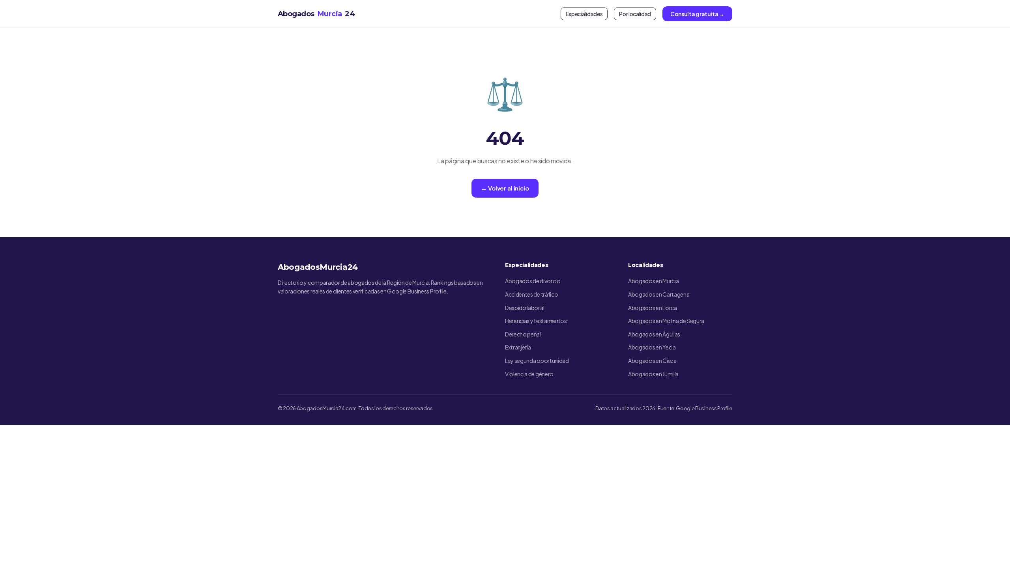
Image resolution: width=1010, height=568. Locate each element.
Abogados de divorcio (533, 280)
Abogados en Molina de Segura (666, 320)
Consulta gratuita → (697, 13)
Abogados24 (316, 13)
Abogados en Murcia (653, 280)
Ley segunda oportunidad (537, 360)
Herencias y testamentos (536, 320)
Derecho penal (523, 334)
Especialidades (584, 13)
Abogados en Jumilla (653, 373)
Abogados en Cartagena (658, 294)
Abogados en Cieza (652, 360)
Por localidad (635, 13)
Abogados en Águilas (654, 334)
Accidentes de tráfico (531, 294)
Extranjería (518, 347)
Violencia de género (529, 373)
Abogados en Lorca (652, 307)
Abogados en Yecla (652, 347)
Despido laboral (524, 307)
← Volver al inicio (505, 188)
